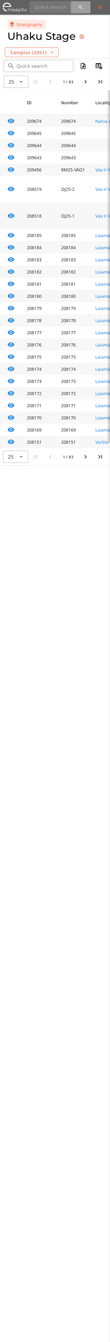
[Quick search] (80, 7)
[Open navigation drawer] (100, 7)
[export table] (83, 66)
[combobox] (16, 82)
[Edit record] (82, 36)
